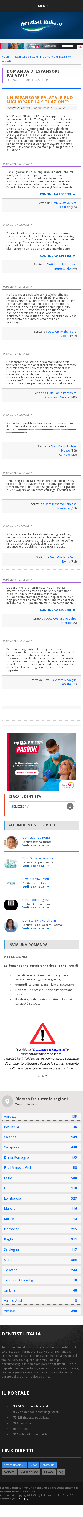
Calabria (10, 1137)
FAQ (61, 1472)
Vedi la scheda (33, 845)
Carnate (64, 455)
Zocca (65, 336)
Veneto (9, 1310)
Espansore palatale (26, 56)
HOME (5, 56)
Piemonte (11, 1229)
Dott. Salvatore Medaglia (60, 680)
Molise (9, 1218)
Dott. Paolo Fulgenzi (35, 900)
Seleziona (20, 806)
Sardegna (11, 1249)
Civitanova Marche (57, 397)
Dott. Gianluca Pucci (63, 557)
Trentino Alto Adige (19, 1280)
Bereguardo (62, 269)
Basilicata (11, 1127)
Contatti (9, 1472)
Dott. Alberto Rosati (35, 879)
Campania (12, 1147)
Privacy (48, 1472)
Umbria (9, 1290)
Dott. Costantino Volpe (61, 619)
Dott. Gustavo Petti (64, 203)
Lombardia (12, 1198)
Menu (43, 6)
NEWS (33, 1465)
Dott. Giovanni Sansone (38, 858)
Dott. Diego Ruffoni (64, 446)
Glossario (48, 1465)
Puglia (8, 1239)
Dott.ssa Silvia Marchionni (39, 921)
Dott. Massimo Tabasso (61, 504)
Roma (66, 561)
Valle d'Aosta (14, 1300)
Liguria (9, 1188)
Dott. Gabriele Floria (36, 838)
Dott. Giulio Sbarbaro (62, 332)
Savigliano (63, 508)
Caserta (65, 684)
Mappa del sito (29, 1472)
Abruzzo (10, 1116)
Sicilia (8, 1259)
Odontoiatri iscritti (32, 1406)
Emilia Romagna (16, 1157)
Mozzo (65, 450)
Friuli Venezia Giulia (19, 1167)
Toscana (11, 1270)
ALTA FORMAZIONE (14, 1465)
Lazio (8, 1178)
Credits (23, 1499)
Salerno (66, 623)
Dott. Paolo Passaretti (62, 393)
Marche (9, 1208)
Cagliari (65, 207)
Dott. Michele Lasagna (62, 264)
